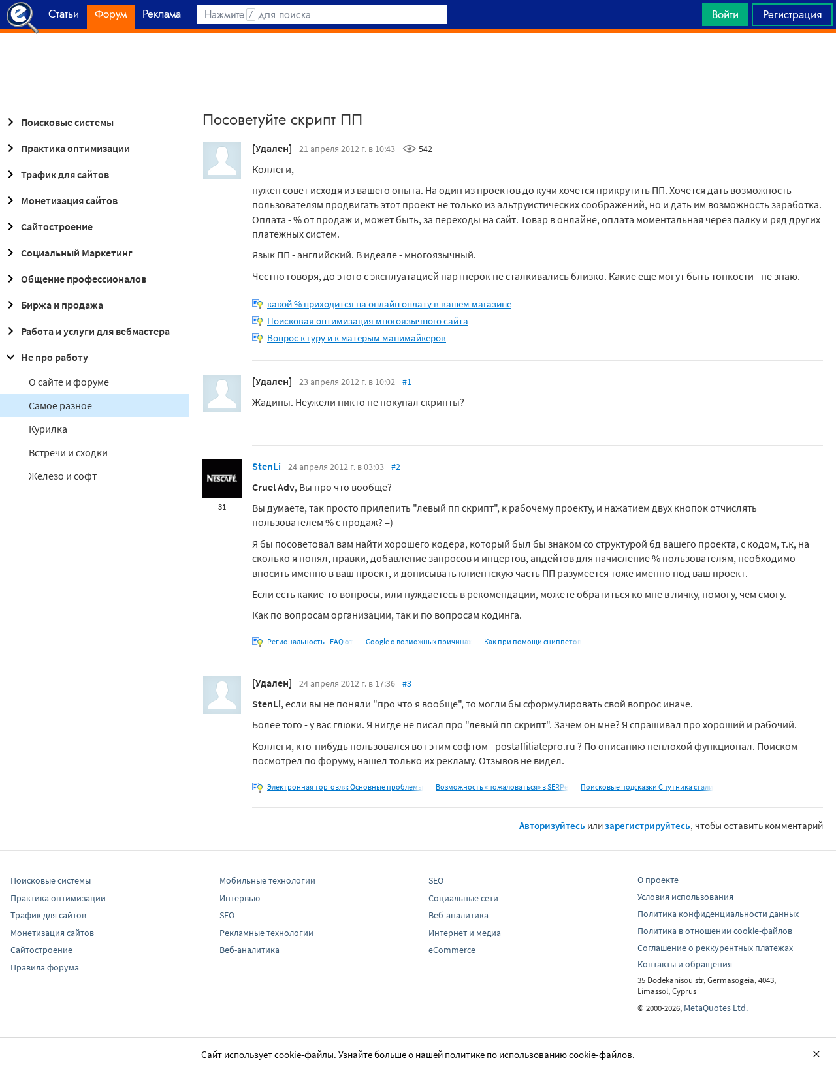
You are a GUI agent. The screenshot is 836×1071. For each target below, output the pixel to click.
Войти (725, 14)
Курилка (48, 428)
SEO (226, 915)
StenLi (266, 466)
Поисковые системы (67, 122)
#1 (406, 382)
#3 (406, 683)
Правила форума (44, 967)
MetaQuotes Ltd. (716, 1008)
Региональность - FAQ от (310, 641)
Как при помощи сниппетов (532, 641)
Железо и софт (63, 475)
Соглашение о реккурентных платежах (715, 948)
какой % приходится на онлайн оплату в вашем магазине (389, 304)
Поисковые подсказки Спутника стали (647, 787)
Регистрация (792, 14)
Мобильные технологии (267, 880)
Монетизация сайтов (69, 200)
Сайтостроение (57, 226)
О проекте (658, 880)
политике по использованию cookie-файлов (538, 1054)
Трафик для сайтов (65, 174)
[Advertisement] (418, 66)
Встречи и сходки (68, 452)
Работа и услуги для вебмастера (95, 330)
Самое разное (60, 405)
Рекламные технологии (266, 933)
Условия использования (685, 897)
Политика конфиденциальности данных (718, 914)
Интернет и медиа (464, 933)
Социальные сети (463, 898)
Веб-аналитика (249, 949)
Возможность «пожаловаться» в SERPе (502, 787)
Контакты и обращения (684, 964)
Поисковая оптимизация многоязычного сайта (367, 321)
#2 (395, 467)
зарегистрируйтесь (647, 825)
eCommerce (451, 949)
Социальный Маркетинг (77, 252)
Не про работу (54, 357)
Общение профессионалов (83, 278)
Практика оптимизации (75, 148)
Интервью (239, 898)
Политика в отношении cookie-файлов (714, 931)
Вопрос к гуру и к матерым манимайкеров (356, 338)
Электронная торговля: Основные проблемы (345, 787)
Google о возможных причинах (419, 641)
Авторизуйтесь (552, 825)
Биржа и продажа (62, 304)
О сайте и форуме (69, 381)
